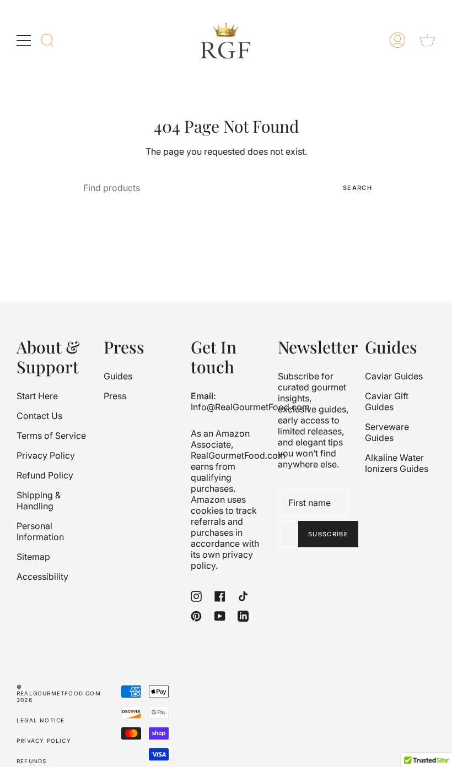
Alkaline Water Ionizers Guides (396, 463)
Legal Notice (40, 720)
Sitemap (33, 556)
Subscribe (328, 534)
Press (115, 395)
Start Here (37, 395)
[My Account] (397, 40)
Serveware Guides (387, 432)
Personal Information (40, 531)
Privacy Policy (46, 455)
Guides (118, 376)
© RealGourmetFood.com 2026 (59, 693)
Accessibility (42, 576)
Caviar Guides (394, 376)
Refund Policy (45, 475)
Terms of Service (51, 435)
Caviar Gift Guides (386, 401)
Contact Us (39, 415)
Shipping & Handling (39, 500)
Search (357, 188)
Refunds (31, 761)
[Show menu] (25, 40)
